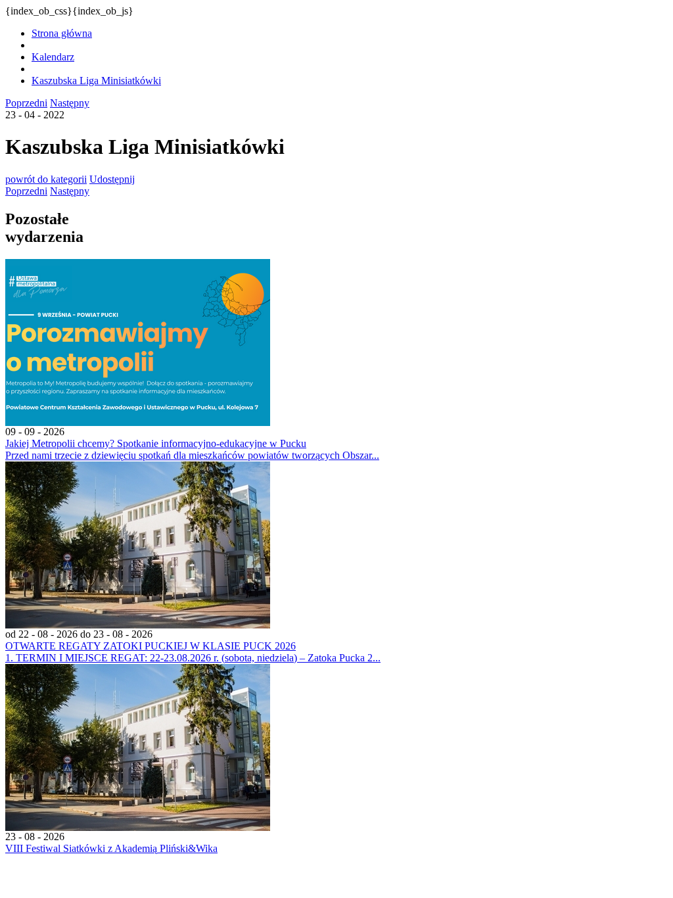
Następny (69, 102)
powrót (46, 179)
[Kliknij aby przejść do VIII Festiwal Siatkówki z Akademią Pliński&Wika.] (137, 827)
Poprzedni (26, 102)
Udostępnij (112, 179)
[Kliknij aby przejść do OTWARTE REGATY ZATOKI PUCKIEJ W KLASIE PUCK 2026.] (137, 624)
